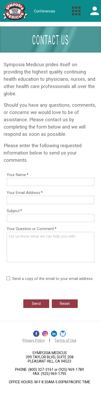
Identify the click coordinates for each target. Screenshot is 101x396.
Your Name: (17, 174)
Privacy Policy (34, 340)
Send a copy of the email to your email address (52, 278)
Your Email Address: (24, 192)
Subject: (13, 211)
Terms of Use (65, 340)
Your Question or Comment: (31, 228)
